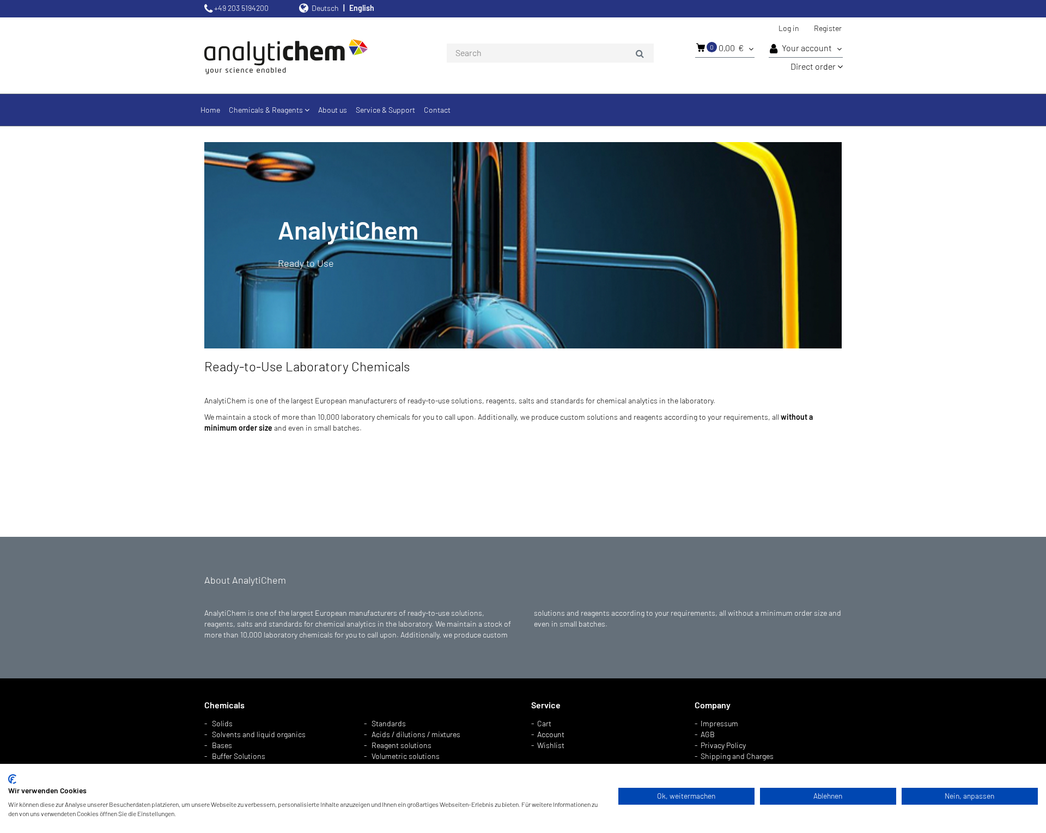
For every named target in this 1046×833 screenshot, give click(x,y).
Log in (789, 28)
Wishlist (550, 745)
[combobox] (550, 53)
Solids (222, 723)
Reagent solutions (401, 745)
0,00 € (727, 47)
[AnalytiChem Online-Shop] (305, 55)
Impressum (719, 723)
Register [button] (828, 28)
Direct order (813, 66)
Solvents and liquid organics (259, 734)
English (361, 8)
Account (550, 734)
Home (210, 109)
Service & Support (385, 109)
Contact (437, 109)
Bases (222, 745)
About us (332, 109)
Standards (389, 723)
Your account (808, 47)
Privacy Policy (723, 745)
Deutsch (325, 8)
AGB (708, 734)
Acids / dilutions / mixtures (416, 734)
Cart (544, 723)
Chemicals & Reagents (267, 109)
